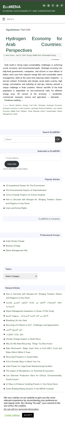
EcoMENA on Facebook (49, 219)
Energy (29, 55)
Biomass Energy (13, 246)
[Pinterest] (61, 6)
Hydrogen (42, 105)
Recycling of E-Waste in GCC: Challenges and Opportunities (32, 325)
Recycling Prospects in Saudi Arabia (22, 357)
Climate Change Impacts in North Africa (23, 339)
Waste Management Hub (16, 250)
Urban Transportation (48, 111)
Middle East (37, 55)
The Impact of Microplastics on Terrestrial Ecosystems (30, 371)
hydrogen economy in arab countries (16, 108)
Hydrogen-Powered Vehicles (41, 108)
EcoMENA (12, 7)
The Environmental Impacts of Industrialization (26, 190)
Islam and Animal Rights (16, 208)
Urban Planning (33, 111)
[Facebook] (52, 6)
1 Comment (55, 59)
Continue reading (13, 100)
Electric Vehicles (15, 105)
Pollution (24, 111)
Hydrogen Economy (54, 105)
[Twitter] (57, 6)
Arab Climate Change (15, 241)
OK (57, 139)
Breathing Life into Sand (16, 320)
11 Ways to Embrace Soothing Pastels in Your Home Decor (32, 384)
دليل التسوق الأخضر (14, 330)
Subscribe (11, 164)
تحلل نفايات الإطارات (14, 334)
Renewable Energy (49, 55)
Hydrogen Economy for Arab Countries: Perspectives (34, 44)
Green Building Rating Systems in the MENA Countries (30, 389)
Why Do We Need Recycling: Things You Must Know (29, 344)
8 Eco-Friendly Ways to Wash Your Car (23, 361)
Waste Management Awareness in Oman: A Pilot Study (30, 311)
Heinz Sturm (10, 55)
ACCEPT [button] (28, 415)
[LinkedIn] (44, 6)
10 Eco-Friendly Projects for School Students (25, 195)
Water (15, 114)
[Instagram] (48, 6)
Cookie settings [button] (12, 415)
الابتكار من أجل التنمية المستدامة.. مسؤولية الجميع (27, 316)
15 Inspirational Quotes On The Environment (25, 185)
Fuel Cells (33, 105)
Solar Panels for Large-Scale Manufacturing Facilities (29, 366)
